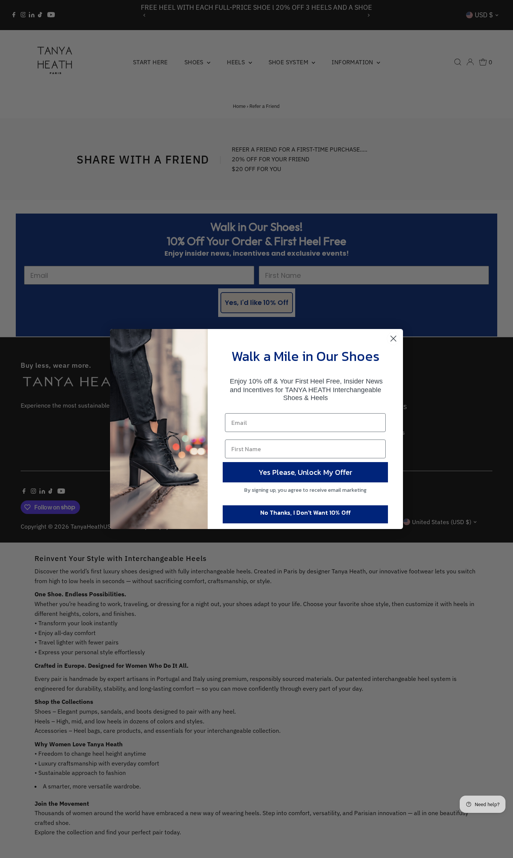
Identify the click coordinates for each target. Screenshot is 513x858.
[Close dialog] (393, 338)
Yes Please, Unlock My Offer (305, 472)
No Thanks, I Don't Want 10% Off (305, 512)
